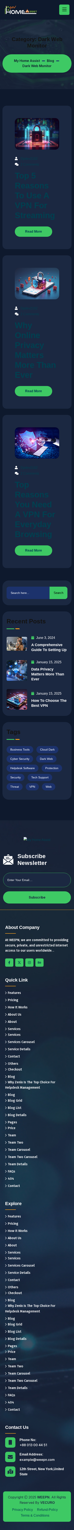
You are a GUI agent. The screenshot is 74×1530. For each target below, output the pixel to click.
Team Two (15, 1142)
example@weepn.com (37, 1460)
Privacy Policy (22, 1509)
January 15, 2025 (48, 662)
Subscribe (37, 897)
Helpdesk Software (22, 768)
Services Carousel (21, 1042)
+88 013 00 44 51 (33, 1445)
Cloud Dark (47, 749)
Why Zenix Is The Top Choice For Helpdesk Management (30, 1085)
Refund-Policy (47, 1509)
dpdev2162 (29, 158)
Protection (51, 768)
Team (12, 1135)
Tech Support (40, 777)
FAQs (11, 1171)
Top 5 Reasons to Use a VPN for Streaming (35, 195)
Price (11, 1128)
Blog (11, 1077)
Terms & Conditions (35, 1515)
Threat (14, 786)
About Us (14, 1014)
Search (58, 592)
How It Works (18, 1007)
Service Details (19, 1049)
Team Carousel (19, 1150)
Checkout (15, 1069)
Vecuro (47, 1502)
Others (13, 1064)
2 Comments (30, 164)
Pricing (13, 1000)
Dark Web (46, 758)
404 (11, 1179)
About (12, 1022)
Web (49, 786)
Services (14, 1029)
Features (14, 993)
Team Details (18, 1164)
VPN (32, 786)
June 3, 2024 (45, 637)
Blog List (14, 1108)
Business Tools (20, 749)
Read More (33, 231)
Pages (12, 1122)
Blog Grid (15, 1100)
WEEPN (43, 1497)
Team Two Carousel (22, 1157)
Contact (14, 1056)
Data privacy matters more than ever (47, 674)
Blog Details (17, 1115)
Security (15, 777)
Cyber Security (19, 758)
